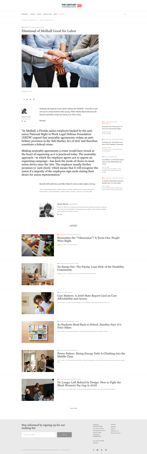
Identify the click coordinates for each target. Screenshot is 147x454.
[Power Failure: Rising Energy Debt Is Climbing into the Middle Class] (38, 361)
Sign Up (64, 434)
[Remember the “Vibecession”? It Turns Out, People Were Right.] (38, 245)
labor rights (77, 189)
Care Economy (113, 156)
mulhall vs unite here (84, 191)
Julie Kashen (105, 302)
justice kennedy (54, 191)
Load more (73, 408)
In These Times (75, 115)
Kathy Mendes (111, 170)
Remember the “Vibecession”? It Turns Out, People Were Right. (112, 128)
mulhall (73, 191)
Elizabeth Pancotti (109, 188)
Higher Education (99, 430)
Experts (32, 14)
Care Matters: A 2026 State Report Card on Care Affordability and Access (113, 162)
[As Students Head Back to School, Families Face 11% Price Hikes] (38, 332)
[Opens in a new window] (22, 121)
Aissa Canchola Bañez (110, 360)
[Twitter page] (102, 450)
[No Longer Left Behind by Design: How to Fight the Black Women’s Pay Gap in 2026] (38, 390)
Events (39, 14)
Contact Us (115, 431)
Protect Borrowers (89, 360)
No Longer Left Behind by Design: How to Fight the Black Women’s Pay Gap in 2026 (89, 384)
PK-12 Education (98, 428)
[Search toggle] (124, 14)
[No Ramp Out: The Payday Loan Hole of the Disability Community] (38, 274)
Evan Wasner (107, 133)
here (56, 184)
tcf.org (92, 184)
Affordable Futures (118, 139)
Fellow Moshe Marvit (79, 112)
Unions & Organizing (46, 20)
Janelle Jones (118, 189)
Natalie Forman (106, 189)
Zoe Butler (119, 188)
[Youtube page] (97, 450)
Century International (98, 425)
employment (43, 191)
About (56, 14)
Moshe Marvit (26, 117)
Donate (61, 14)
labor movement (88, 189)
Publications (47, 14)
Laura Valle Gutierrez (110, 168)
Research (25, 14)
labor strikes (65, 191)
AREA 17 (67, 450)
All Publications (98, 440)
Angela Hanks (100, 360)
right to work (67, 189)
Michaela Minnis (91, 389)
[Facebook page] (93, 450)
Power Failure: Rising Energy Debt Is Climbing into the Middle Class (91, 355)
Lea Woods (112, 389)
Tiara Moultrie (101, 389)
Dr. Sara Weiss (115, 149)
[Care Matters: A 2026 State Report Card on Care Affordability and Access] (38, 303)
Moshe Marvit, (67, 204)
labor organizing (49, 189)
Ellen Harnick (106, 151)
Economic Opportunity (29, 20)
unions (59, 189)
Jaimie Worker (86, 302)
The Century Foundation (75, 360)
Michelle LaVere (81, 389)
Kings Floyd (107, 149)
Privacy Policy (116, 433)
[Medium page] (106, 450)
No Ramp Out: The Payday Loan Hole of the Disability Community (112, 143)
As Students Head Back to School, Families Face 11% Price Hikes (112, 182)
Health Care (97, 432)
